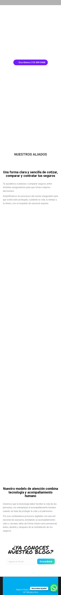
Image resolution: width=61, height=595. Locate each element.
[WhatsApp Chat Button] (54, 588)
